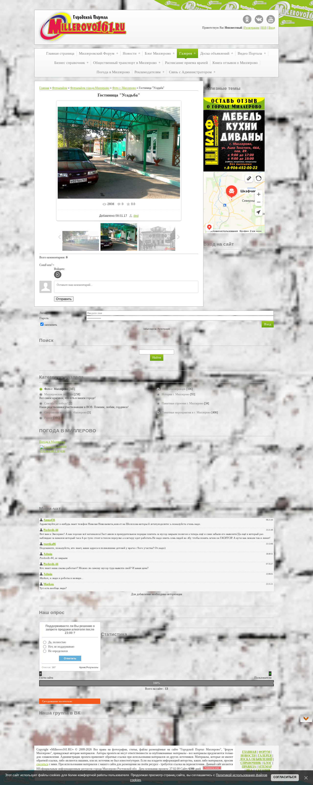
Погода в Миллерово (52, 442)
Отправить (64, 299)
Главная (44, 88)
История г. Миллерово (176, 394)
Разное (48, 418)
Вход (271, 27)
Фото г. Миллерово (124, 88)
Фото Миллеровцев (174, 389)
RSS (264, 27)
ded (136, 215)
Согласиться (284, 777)
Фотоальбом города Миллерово (89, 88)
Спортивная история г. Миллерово (65, 412)
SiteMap (265, 766)
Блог (267, 763)
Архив (82, 667)
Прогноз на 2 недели (52, 451)
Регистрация (251, 27)
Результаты (92, 667)
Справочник (250, 763)
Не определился (58, 651)
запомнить (50, 324)
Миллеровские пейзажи (58, 394)
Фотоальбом (59, 88)
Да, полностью (57, 642)
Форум (264, 752)
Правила (249, 766)
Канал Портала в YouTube (270, 19)
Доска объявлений (256, 759)
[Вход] (57, 274)
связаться (42, 764)
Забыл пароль (149, 329)
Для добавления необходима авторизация (156, 594)
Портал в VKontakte (259, 19)
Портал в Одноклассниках (247, 19)
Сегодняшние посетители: (57, 701)
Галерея (265, 755)
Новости (248, 755)
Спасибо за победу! (56, 403)
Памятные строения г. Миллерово (182, 403)
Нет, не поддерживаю (61, 646)
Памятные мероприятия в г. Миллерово (186, 412)
